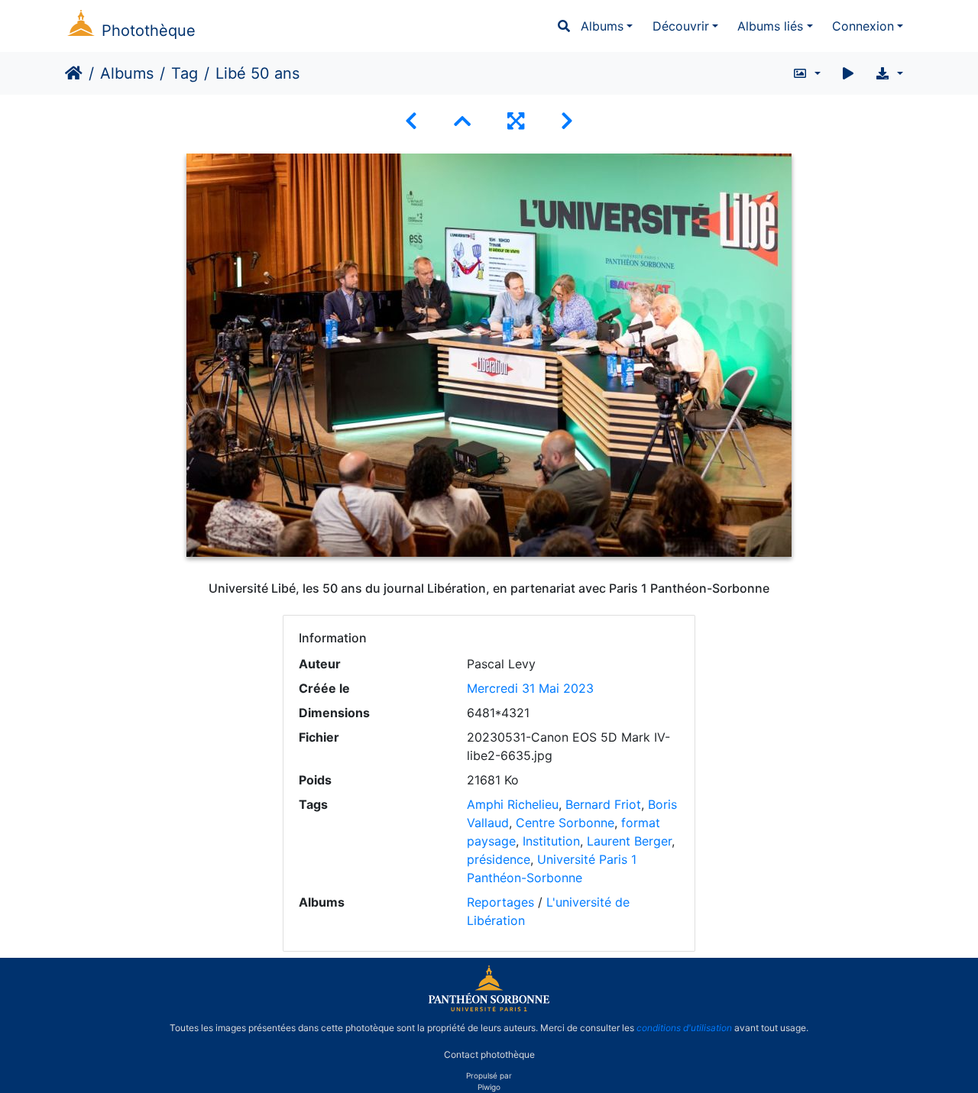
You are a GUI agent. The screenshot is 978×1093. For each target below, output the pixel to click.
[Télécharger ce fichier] (889, 73)
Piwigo (489, 1086)
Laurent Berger (629, 841)
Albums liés (770, 26)
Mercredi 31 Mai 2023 (530, 688)
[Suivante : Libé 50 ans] (566, 121)
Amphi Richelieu (513, 804)
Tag (184, 73)
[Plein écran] (515, 121)
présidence (498, 859)
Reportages (500, 902)
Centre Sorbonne (565, 822)
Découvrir (681, 26)
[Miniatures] (462, 121)
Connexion (863, 26)
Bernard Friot (603, 804)
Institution (551, 841)
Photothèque (149, 30)
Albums (602, 26)
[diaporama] (848, 73)
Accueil (74, 73)
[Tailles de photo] (806, 73)
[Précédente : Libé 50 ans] (411, 121)
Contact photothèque (489, 1053)
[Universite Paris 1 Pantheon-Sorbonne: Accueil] (489, 1008)
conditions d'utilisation (684, 1027)
